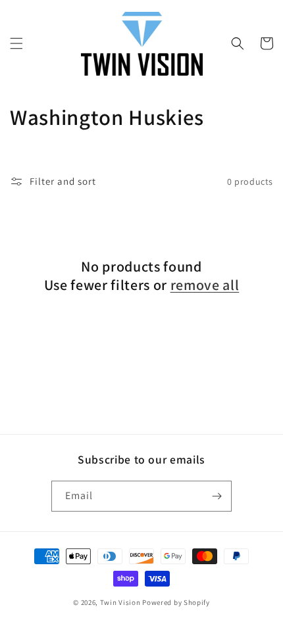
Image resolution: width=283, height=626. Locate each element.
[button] (16, 43)
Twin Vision (120, 602)
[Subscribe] (216, 496)
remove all (205, 285)
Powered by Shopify (176, 602)
